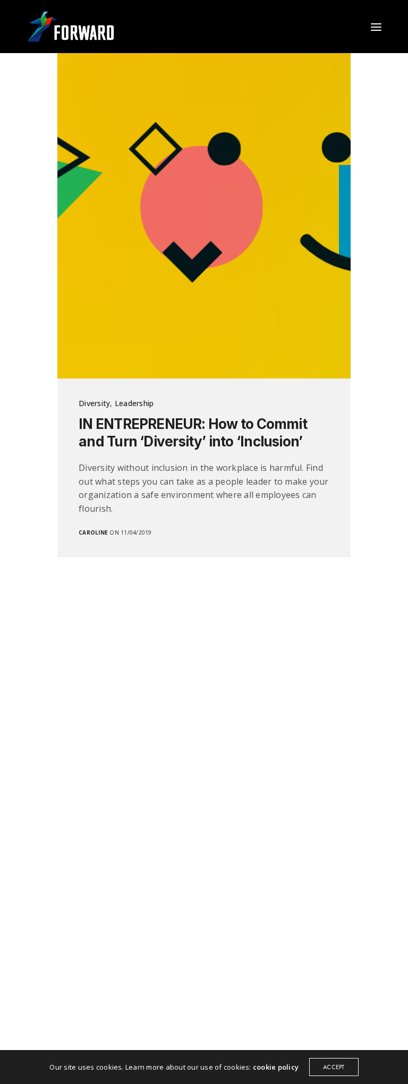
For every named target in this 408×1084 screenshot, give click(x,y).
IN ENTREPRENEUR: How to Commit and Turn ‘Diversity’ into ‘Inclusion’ (193, 433)
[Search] (357, 27)
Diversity (94, 403)
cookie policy (276, 1067)
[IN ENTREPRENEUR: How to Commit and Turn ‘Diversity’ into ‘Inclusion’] (204, 215)
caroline (93, 532)
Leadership (134, 403)
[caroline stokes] (71, 26)
